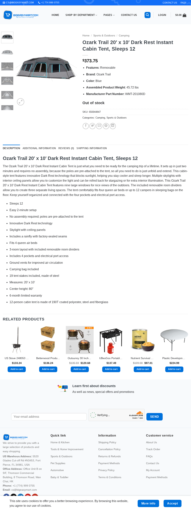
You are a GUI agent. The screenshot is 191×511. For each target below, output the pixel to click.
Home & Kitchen (60, 442)
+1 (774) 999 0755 (24, 485)
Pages (108, 15)
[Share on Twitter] (92, 126)
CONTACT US (170, 2)
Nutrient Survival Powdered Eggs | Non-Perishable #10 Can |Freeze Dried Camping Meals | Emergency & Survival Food (143, 358)
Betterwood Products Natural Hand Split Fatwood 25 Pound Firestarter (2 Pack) (48, 358)
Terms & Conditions (109, 477)
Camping (124, 35)
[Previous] (21, 69)
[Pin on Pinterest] (106, 126)
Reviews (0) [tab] (66, 148)
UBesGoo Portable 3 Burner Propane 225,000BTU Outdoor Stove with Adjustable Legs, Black (111, 358)
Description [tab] (11, 148)
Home (55, 15)
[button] (148, 15)
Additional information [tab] (39, 148)
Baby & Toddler (59, 477)
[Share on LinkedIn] (113, 126)
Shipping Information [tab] (91, 148)
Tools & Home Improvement (67, 449)
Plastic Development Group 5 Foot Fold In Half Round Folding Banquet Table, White (174, 358)
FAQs (183, 2)
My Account (153, 470)
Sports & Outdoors (104, 35)
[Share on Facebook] (86, 126)
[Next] (71, 69)
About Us (151, 442)
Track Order (153, 449)
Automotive (57, 470)
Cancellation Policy (109, 449)
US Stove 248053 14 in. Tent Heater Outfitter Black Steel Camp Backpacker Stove (17, 358)
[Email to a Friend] (99, 126)
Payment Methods (109, 463)
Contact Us (129, 15)
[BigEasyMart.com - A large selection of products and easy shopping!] (21, 15)
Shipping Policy (107, 442)
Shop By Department (80, 15)
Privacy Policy (106, 470)
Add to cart (16, 369)
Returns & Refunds (109, 456)
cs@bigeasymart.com (24, 489)
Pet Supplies (58, 463)
